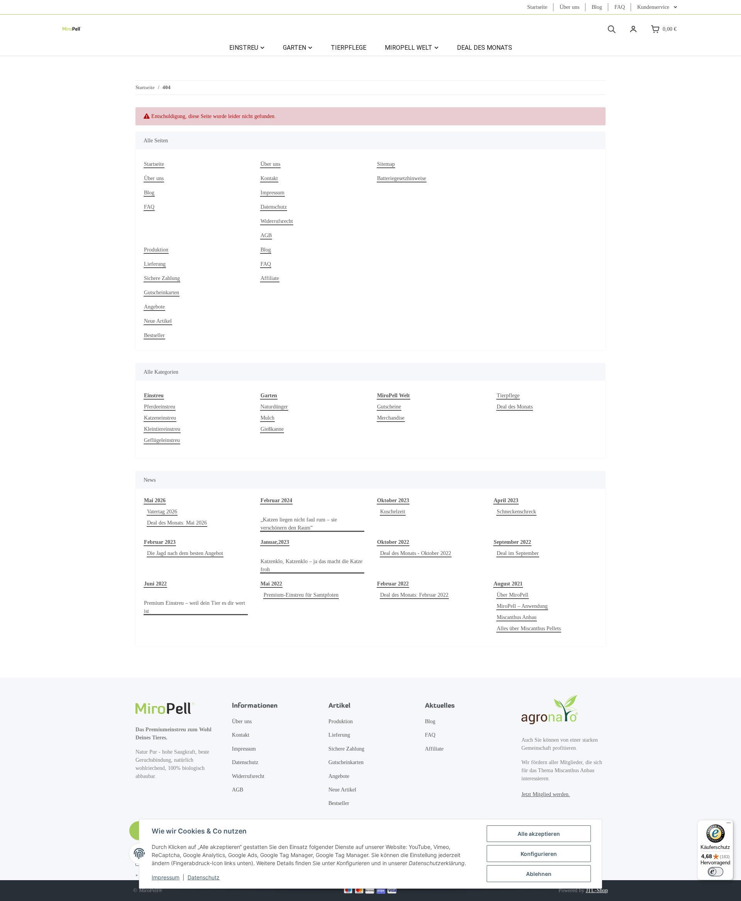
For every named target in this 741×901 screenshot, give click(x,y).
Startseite (537, 7)
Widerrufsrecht (277, 221)
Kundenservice (654, 7)
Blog (597, 7)
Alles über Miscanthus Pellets (529, 628)
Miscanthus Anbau (516, 617)
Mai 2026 (155, 500)
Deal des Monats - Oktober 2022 (415, 553)
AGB (266, 235)
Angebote (154, 307)
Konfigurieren (539, 853)
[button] (633, 29)
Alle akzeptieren (539, 833)
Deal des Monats (515, 407)
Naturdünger (274, 407)
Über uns (569, 7)
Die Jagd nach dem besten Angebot (185, 553)
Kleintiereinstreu (162, 429)
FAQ (619, 7)
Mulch (267, 418)
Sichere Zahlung (162, 278)
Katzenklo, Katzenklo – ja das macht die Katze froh (311, 565)
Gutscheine (389, 407)
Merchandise (390, 418)
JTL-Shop (597, 890)
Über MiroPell (512, 595)
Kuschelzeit (392, 512)
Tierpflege (508, 395)
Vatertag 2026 (162, 512)
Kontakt (269, 178)
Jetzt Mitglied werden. (545, 794)
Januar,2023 (275, 542)
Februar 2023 (160, 542)
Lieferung (155, 264)
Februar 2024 (276, 500)
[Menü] (728, 824)
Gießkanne (272, 429)
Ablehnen (539, 874)
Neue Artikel (158, 321)
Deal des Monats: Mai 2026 (177, 523)
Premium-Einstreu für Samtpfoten (301, 595)
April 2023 (506, 500)
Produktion (156, 250)
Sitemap (386, 164)
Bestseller (154, 335)
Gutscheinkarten (161, 292)
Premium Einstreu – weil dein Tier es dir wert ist (194, 607)
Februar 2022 (393, 584)
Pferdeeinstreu (159, 407)
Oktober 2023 (393, 500)
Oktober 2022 (393, 542)
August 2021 (508, 584)
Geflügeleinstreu (162, 440)
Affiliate (270, 278)
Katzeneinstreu (160, 418)
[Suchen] (611, 29)
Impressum (165, 877)
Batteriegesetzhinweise (401, 178)
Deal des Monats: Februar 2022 (414, 595)
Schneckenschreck (516, 512)
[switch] (715, 871)
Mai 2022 (271, 584)
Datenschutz (204, 877)
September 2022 (512, 542)
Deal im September (518, 553)
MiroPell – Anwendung (522, 606)
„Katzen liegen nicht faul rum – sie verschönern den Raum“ (299, 524)
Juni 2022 (155, 584)
